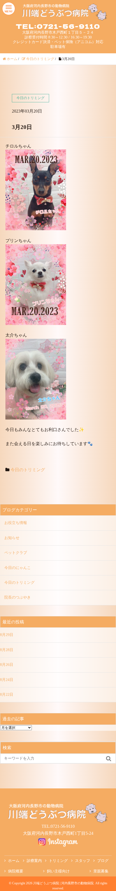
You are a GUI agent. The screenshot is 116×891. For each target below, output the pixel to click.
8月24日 (6, 680)
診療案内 (34, 861)
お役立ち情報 (15, 523)
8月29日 (6, 635)
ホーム (13, 861)
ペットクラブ (15, 553)
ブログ (102, 861)
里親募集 (100, 871)
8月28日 (6, 650)
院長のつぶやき (17, 597)
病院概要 (15, 871)
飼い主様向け (58, 871)
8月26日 (6, 665)
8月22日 (6, 695)
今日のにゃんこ (17, 568)
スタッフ (82, 861)
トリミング (58, 861)
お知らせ (11, 538)
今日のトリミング (28, 469)
